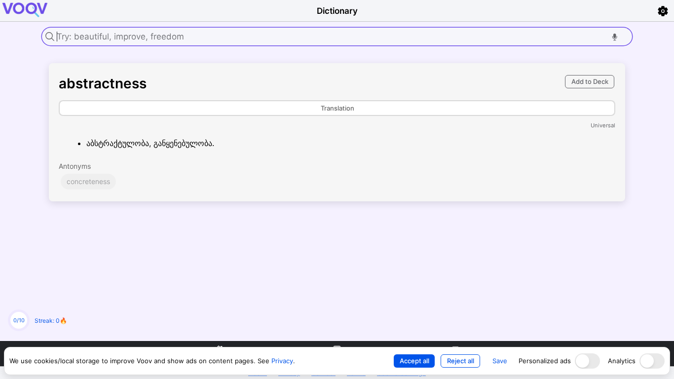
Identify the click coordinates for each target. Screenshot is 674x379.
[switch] (587, 361)
